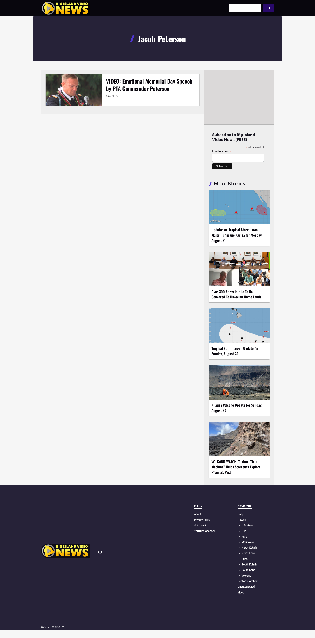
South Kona (248, 570)
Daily (240, 514)
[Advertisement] (239, 97)
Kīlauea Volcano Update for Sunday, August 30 (236, 407)
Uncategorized (246, 586)
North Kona (248, 553)
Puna (245, 559)
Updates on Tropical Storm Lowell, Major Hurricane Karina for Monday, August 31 (236, 235)
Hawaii (242, 519)
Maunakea (248, 542)
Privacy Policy (202, 519)
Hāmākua (247, 525)
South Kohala (249, 564)
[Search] (268, 8)
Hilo (244, 531)
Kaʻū (244, 536)
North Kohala (249, 547)
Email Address (221, 151)
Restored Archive (248, 581)
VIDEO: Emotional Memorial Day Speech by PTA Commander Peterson (149, 85)
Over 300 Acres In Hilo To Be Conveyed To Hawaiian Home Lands (236, 294)
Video (241, 592)
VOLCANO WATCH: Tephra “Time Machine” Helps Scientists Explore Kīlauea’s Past (235, 467)
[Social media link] (100, 552)
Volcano (246, 575)
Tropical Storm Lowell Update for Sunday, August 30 (234, 351)
